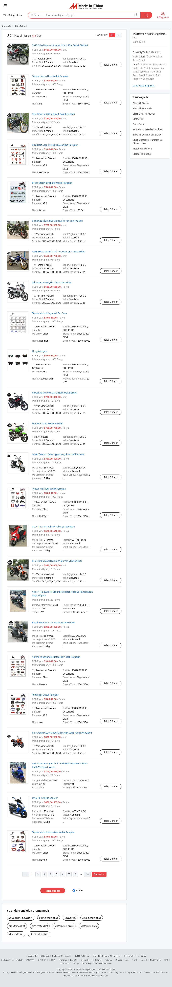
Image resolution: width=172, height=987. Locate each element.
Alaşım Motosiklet (91, 917)
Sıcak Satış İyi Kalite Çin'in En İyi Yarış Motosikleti (57, 220)
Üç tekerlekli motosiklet (20, 917)
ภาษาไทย (65, 963)
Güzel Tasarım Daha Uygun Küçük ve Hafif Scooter (58, 454)
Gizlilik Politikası (81, 956)
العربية (144, 960)
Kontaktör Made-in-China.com (106, 956)
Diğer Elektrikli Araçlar (144, 113)
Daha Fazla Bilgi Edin (145, 85)
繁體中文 (42, 960)
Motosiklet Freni (89, 926)
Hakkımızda (31, 956)
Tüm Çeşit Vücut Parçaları (45, 694)
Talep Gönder (111, 64)
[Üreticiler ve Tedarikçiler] (86, 6)
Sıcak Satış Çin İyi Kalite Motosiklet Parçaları (55, 144)
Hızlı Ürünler (129, 956)
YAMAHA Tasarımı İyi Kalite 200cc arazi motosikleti (58, 251)
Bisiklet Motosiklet (48, 917)
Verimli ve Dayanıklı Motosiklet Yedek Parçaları (56, 656)
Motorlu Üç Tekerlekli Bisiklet (147, 129)
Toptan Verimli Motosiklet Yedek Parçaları (53, 832)
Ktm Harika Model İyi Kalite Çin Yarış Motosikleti (57, 561)
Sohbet (79, 890)
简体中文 (30, 960)
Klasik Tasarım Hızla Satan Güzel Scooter (53, 622)
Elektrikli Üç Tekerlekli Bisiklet (147, 134)
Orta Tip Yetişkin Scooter (45, 797)
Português (96, 960)
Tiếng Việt (87, 963)
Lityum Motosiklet (39, 934)
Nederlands (155, 960)
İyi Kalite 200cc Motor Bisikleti (47, 423)
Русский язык (121, 960)
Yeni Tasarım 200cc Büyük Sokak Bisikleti (53, 114)
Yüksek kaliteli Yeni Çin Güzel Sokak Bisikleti (54, 392)
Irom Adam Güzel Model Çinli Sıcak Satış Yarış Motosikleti (62, 732)
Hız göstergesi (39, 351)
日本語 (52, 960)
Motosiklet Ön (16, 934)
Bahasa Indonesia (103, 963)
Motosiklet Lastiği (142, 153)
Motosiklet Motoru (142, 148)
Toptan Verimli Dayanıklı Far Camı (49, 313)
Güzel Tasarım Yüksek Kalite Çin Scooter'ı (53, 526)
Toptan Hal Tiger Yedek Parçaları (49, 488)
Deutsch (85, 960)
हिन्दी (166, 960)
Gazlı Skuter (139, 124)
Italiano (108, 960)
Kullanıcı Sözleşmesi (61, 956)
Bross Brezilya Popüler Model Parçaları (52, 182)
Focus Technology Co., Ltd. (84, 969)
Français (63, 960)
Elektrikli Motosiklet (143, 108)
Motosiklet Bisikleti (64, 926)
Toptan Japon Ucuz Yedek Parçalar (50, 76)
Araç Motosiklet (17, 926)
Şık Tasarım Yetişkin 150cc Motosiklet (51, 282)
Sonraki (99, 874)
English (19, 960)
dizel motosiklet (40, 926)
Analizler (142, 956)
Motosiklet (70, 917)
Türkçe (76, 963)
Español (74, 960)
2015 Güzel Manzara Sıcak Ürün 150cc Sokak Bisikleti (60, 45)
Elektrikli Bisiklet (141, 103)
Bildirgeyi (44, 956)
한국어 (135, 960)
